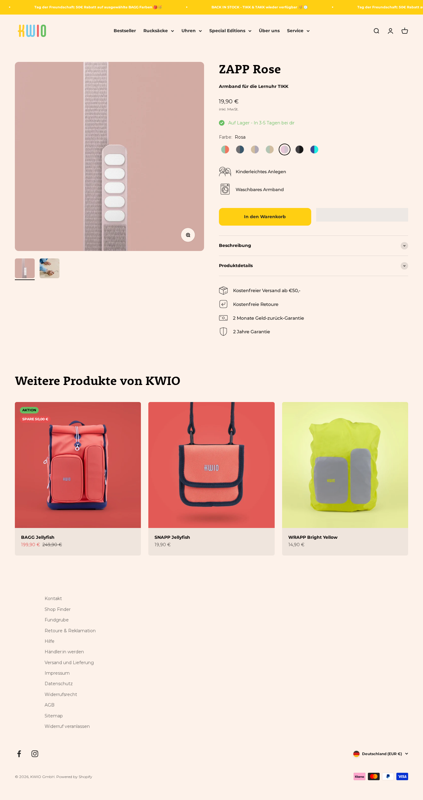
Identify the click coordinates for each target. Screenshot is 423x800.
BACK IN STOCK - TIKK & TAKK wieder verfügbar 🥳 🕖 (260, 7)
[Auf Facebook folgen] (19, 754)
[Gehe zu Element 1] (25, 269)
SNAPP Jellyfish (172, 537)
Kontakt (53, 598)
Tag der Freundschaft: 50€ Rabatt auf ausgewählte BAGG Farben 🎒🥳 (98, 7)
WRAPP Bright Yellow (313, 537)
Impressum (57, 673)
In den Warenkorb (265, 216)
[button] (362, 215)
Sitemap (54, 716)
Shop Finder (58, 609)
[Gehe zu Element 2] (49, 269)
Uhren (188, 30)
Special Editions (227, 30)
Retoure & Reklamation (70, 631)
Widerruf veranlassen (67, 726)
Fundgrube (57, 620)
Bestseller (125, 30)
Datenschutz (59, 683)
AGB (50, 705)
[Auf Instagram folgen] (35, 754)
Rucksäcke (155, 30)
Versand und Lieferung (69, 662)
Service (295, 30)
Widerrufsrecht (61, 694)
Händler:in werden (64, 652)
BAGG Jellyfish (38, 537)
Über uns (269, 30)
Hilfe (50, 641)
